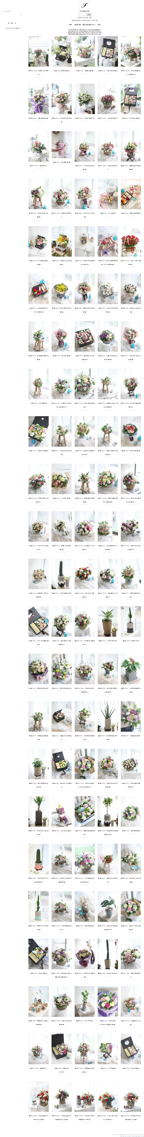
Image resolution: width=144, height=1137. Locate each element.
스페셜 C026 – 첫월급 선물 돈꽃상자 (131, 213)
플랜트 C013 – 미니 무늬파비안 (84, 1020)
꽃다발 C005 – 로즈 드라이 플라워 (61, 830)
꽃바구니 (77, 29)
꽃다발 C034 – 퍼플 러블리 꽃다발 (38, 118)
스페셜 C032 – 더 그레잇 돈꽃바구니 (85, 118)
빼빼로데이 (98, 29)
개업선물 (93, 29)
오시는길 (83, 20)
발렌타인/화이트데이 (89, 31)
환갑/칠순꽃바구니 (89, 24)
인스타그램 (94, 20)
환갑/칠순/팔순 (74, 32)
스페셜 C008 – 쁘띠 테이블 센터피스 (62, 688)
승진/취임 (81, 32)
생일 (69, 32)
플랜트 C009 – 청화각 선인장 (131, 640)
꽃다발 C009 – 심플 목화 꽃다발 (85, 925)
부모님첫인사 (98, 31)
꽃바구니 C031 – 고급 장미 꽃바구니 (108, 118)
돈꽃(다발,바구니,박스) (85, 29)
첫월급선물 (78, 34)
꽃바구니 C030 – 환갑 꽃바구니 (38, 165)
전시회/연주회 (98, 32)
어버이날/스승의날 (89, 32)
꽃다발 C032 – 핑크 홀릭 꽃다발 (61, 162)
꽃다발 (72, 29)
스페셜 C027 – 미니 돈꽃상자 (108, 213)
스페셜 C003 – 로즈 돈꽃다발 (38, 403)
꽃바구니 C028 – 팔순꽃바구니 (38, 1068)
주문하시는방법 (76, 20)
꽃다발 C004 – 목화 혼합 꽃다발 (131, 830)
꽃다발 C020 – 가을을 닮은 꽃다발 (130, 735)
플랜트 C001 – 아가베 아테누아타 (108, 640)
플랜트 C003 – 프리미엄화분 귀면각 (62, 593)
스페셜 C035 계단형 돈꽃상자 (62, 70)
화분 (100, 34)
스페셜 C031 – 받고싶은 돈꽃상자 (131, 118)
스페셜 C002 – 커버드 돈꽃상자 (38, 973)
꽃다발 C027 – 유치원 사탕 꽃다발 (131, 450)
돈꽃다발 (77, 24)
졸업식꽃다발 (72, 34)
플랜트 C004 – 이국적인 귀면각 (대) (108, 973)
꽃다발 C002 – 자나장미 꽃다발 (61, 498)
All (70, 29)
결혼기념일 (71, 31)
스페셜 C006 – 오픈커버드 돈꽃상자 (38, 450)
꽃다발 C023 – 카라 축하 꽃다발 (61, 355)
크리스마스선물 (89, 34)
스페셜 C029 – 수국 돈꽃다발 (108, 1068)
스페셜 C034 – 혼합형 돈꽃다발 (84, 70)
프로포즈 (96, 34)
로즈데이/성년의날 (79, 31)
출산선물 (83, 34)
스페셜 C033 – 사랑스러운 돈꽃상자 (108, 70)
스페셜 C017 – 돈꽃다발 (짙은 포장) (38, 688)
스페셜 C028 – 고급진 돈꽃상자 (130, 1068)
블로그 (88, 20)
